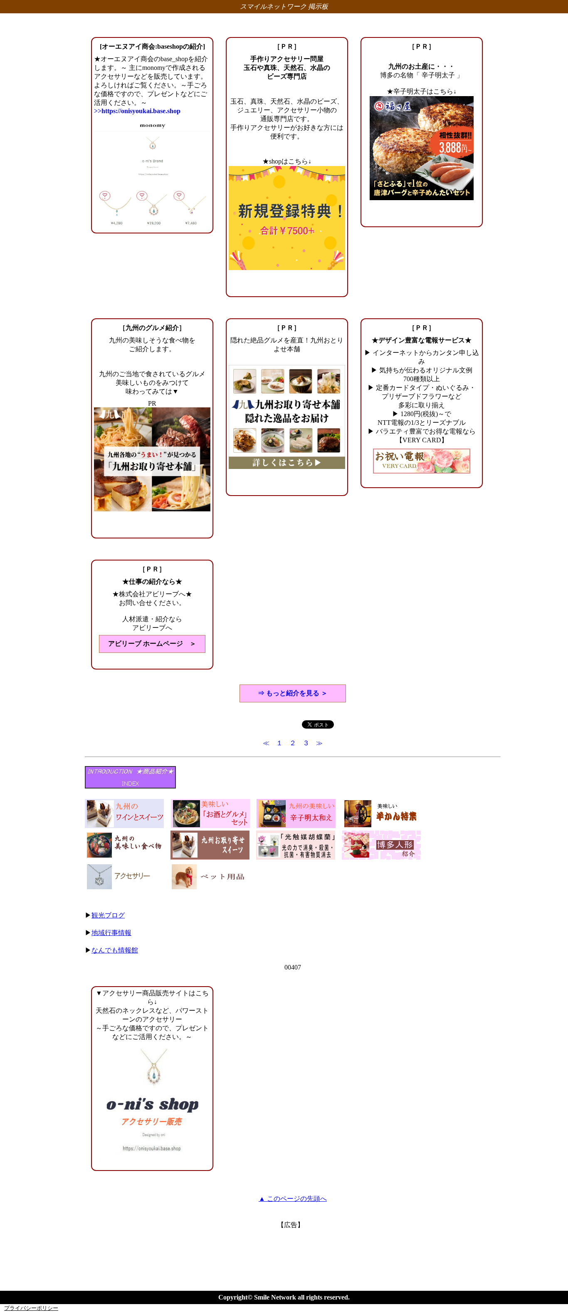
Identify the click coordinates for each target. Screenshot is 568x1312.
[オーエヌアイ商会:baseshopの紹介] (152, 46)
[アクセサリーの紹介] (124, 889)
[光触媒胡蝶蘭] (295, 857)
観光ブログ (108, 915)
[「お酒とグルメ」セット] (210, 825)
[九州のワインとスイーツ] (124, 825)
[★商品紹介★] (130, 786)
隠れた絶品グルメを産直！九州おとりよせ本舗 (286, 344)
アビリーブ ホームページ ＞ (152, 643)
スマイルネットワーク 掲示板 (284, 6)
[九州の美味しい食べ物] (124, 857)
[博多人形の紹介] (381, 857)
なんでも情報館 (114, 950)
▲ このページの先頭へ (293, 1198)
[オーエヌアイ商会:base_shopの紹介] (152, 1105)
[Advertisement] (290, 1248)
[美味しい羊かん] (381, 825)
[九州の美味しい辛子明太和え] (296, 825)
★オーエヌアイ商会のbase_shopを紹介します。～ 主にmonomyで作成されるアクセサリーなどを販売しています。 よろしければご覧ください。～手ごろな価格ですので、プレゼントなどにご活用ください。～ (151, 84)
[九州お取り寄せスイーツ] (209, 857)
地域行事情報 (111, 932)
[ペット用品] (209, 889)
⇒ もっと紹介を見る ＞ (293, 693)
